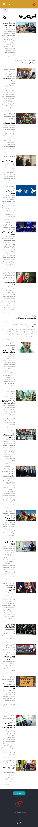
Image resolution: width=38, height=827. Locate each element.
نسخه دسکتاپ (19, 793)
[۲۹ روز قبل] (26, 73)
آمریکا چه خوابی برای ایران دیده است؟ (9, 584)
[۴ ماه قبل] (26, 277)
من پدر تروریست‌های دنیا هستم (9, 768)
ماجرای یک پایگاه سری (8, 161)
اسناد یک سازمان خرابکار (10, 543)
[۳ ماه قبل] (26, 160)
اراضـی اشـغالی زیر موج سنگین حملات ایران (8, 402)
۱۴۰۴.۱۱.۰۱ (4, 621)
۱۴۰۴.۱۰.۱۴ (4, 674)
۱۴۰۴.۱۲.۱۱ (4, 427)
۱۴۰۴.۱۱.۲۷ (4, 508)
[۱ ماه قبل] (26, 118)
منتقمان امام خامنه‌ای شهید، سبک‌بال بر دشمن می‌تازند (9, 395)
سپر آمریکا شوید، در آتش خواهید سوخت (9, 24)
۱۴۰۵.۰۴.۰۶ (4, 153)
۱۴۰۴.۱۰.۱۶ (4, 642)
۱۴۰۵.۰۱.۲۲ (4, 321)
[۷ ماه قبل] (26, 587)
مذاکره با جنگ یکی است (9, 283)
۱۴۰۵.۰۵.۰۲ (4, 111)
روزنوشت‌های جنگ (30, 315)
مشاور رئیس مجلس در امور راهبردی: (25, 60)
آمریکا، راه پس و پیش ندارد (28, 62)
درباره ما (18, 818)
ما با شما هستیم (31, 327)
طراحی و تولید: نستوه (18, 812)
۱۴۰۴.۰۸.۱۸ (4, 757)
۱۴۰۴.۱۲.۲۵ (4, 340)
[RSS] (4, 17)
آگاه (19, 3)
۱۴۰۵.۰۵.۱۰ (4, 57)
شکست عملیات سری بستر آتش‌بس (25, 318)
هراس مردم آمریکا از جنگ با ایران (9, 436)
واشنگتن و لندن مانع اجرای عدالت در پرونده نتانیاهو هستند (8, 679)
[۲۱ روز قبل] (26, 27)
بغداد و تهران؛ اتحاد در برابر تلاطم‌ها (9, 79)
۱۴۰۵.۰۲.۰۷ (4, 270)
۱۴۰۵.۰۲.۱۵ (4, 219)
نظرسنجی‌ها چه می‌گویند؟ (10, 431)
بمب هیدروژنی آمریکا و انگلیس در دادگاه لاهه (9, 686)
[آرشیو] (17, 823)
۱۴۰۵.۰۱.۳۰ (4, 312)
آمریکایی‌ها (27, 16)
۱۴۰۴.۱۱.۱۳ (4, 539)
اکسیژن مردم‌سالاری (9, 123)
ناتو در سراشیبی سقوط (10, 192)
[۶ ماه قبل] (26, 434)
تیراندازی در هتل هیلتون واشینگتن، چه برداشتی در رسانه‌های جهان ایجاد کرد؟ (8, 226)
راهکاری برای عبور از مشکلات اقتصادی (9, 626)
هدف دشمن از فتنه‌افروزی (11, 588)
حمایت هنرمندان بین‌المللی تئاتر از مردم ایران (23, 324)
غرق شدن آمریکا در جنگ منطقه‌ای (9, 519)
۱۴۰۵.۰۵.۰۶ (4, 66)
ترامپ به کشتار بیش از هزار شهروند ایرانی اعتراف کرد (8, 763)
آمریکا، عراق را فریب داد (9, 157)
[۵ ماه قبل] (26, 347)
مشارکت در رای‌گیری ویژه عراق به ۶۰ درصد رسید (9, 718)
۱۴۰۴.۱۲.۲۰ (4, 388)
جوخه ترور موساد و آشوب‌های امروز (9, 657)
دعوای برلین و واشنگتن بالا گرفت (9, 187)
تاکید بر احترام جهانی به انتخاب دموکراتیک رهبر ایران (9, 352)
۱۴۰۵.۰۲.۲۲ (4, 183)
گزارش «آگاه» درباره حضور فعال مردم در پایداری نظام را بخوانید (9, 117)
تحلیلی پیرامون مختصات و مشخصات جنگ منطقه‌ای (9, 513)
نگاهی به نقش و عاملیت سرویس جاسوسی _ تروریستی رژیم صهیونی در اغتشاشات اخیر (8, 650)
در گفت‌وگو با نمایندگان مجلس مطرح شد (10, 345)
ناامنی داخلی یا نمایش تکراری (8, 233)
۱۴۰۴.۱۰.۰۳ (4, 713)
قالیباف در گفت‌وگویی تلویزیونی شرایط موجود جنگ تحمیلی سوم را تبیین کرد (9, 276)
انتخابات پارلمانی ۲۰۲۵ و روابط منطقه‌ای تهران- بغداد (8, 725)
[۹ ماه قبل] (26, 720)
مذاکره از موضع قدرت (9, 476)
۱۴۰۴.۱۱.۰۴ (4, 580)
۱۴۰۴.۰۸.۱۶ (4, 785)
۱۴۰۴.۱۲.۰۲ (4, 463)
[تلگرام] (20, 823)
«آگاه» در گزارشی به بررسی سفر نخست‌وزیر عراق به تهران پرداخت (9, 73)
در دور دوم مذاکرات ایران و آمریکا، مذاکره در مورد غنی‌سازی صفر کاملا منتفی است (8, 470)
